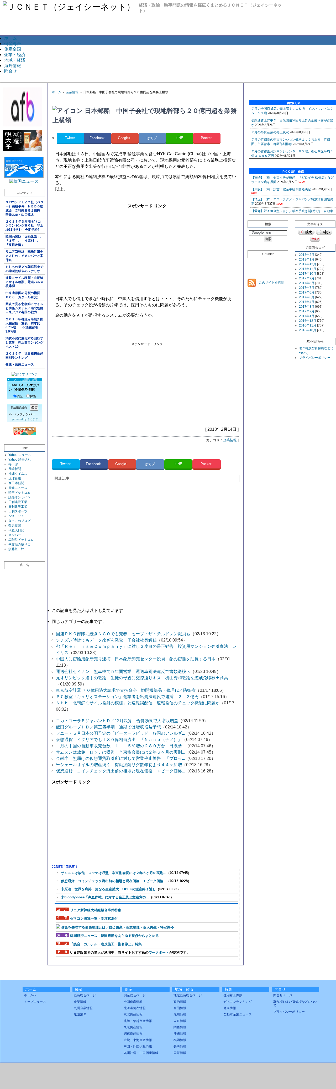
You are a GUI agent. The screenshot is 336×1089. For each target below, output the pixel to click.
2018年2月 (306, 255)
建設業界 (80, 1014)
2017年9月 (306, 278)
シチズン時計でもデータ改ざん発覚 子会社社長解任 (106, 640)
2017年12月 (307, 264)
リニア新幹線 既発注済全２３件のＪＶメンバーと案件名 (24, 256)
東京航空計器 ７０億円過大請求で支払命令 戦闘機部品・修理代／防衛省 (126, 690)
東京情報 (180, 1021)
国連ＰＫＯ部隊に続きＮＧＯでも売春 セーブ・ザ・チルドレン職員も (123, 634)
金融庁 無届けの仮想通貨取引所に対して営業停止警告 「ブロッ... (120, 758)
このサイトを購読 (271, 282)
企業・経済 (14, 54)
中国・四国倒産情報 (138, 1046)
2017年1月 (306, 316)
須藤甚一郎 (16, 549)
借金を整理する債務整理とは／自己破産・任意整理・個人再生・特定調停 (117, 927)
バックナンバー (24, 414)
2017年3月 (306, 306)
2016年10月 (307, 330)
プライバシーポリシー (314, 358)
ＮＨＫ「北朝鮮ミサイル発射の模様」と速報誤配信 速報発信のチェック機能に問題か (138, 703)
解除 (33, 396)
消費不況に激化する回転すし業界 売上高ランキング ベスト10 (25, 342)
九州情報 (180, 1014)
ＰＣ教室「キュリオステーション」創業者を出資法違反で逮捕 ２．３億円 (127, 696)
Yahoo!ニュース (19, 455)
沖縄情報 (180, 1033)
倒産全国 (12, 49)
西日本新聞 (16, 483)
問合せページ (282, 995)
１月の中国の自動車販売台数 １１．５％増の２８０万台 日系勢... (120, 746)
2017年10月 (307, 273)
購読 (20, 396)
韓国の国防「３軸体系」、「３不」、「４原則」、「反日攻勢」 (24, 241)
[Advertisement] (171, 63)
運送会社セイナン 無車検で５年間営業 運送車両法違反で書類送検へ (123, 671)
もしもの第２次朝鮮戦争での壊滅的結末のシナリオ (24, 269)
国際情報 (180, 1053)
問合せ (10, 71)
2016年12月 (307, 321)
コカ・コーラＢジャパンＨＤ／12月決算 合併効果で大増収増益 (117, 720)
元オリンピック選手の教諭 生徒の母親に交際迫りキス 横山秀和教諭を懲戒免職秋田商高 (142, 678)
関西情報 (180, 1027)
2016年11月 (307, 325)
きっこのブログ (19, 521)
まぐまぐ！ (33, 419)
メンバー (14, 535)
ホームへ (30, 995)
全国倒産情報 (133, 1002)
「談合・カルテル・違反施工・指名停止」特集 (106, 944)
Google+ (125, 138)
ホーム (10, 38)
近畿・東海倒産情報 (138, 1040)
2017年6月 (306, 292)
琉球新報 (14, 478)
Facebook (98, 138)
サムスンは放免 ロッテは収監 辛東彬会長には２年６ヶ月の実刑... (120, 752)
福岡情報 (180, 1040)
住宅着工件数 (232, 995)
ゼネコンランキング (237, 1002)
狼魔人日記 (16, 530)
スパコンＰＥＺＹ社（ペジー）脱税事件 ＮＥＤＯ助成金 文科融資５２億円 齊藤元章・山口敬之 (24, 208)
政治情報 (180, 1002)
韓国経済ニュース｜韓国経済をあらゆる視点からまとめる (114, 936)
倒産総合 (12, 43)
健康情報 (229, 1008)
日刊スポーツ (17, 511)
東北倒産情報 (133, 1014)
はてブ (152, 138)
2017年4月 (306, 302)
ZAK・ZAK (16, 516)
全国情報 (180, 1008)
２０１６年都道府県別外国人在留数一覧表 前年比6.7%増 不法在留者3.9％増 (24, 325)
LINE (179, 138)
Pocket (207, 138)
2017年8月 (306, 283)
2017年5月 (306, 297)
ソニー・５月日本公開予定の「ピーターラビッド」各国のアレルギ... (120, 733)
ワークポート (159, 952)
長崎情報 (180, 1046)
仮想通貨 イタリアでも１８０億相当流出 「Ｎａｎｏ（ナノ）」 (119, 739)
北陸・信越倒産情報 (138, 1021)
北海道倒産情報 (135, 1008)
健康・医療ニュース (20, 364)
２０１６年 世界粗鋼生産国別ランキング (24, 356)
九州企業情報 (83, 1008)
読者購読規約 (19, 407)
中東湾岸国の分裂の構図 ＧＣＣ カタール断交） (24, 295)
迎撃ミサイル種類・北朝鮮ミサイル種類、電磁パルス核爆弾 (24, 282)
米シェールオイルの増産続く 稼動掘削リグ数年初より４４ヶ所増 (119, 764)
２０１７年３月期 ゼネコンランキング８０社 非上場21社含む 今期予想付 (24, 225)
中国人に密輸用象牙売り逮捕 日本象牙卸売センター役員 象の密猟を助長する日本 (136, 659)
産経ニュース (17, 488)
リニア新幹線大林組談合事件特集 (95, 910)
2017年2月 (306, 311)
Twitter (70, 138)
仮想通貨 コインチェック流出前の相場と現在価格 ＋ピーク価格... (120, 771)
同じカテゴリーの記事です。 (79, 621)
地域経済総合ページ (188, 995)
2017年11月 (307, 269)
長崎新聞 (14, 469)
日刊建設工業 (17, 502)
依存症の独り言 (19, 544)
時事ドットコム (19, 492)
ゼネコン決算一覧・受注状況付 (94, 918)
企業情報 (72, 92)
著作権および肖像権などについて (295, 1003)
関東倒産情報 (133, 1033)
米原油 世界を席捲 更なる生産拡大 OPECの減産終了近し (108, 889)
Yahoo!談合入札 (19, 459)
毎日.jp (13, 464)
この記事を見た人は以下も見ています (87, 610)
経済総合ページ (85, 995)
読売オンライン (19, 497)
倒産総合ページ (135, 995)
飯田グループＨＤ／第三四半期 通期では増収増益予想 (108, 727)
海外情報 (12, 65)
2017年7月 (306, 288)
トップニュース (35, 1002)
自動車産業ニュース (237, 1014)
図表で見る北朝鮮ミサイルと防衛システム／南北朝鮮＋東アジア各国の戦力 (24, 308)
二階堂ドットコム (21, 539)
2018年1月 (306, 259)
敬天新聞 (14, 525)
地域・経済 (14, 60)
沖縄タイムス (17, 474)
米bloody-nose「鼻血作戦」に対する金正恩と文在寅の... (105, 897)
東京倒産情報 (133, 1027)
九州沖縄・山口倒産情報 (141, 1053)
